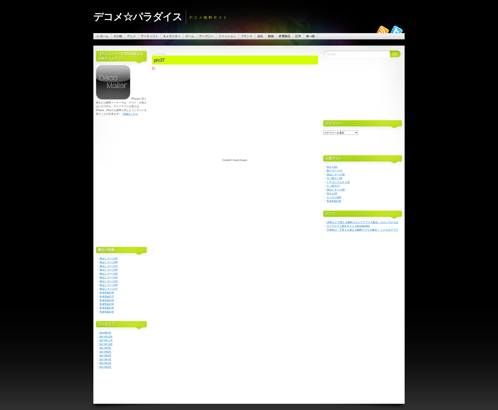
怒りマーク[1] (334, 170)
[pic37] (154, 69)
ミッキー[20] (334, 197)
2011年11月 (106, 340)
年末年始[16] (106, 300)
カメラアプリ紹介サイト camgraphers (348, 226)
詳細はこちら (130, 114)
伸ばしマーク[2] (108, 285)
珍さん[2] (332, 193)
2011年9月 (105, 348)
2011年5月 (105, 355)
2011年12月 (106, 336)
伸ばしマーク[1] (108, 289)
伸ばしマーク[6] (108, 269)
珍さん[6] (332, 167)
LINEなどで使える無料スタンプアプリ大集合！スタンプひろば (362, 222)
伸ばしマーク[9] (108, 258)
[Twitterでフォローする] (396, 31)
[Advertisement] (235, 49)
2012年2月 (105, 332)
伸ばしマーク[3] (108, 281)
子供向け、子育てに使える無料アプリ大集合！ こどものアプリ (362, 230)
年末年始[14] (106, 307)
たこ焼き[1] (333, 185)
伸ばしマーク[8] (108, 262)
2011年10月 (106, 344)
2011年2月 (105, 367)
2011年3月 (105, 363)
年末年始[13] (106, 311)
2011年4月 (105, 359)
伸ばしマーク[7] (108, 266)
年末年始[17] (106, 296)
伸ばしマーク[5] (108, 273)
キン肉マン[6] (334, 178)
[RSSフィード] (383, 31)
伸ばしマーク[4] (108, 277)
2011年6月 (105, 351)
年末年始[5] (160, 53)
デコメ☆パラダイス (137, 16)
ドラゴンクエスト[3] (338, 182)
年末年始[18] (106, 292)
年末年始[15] (106, 304)
